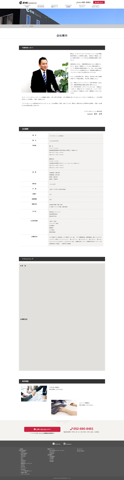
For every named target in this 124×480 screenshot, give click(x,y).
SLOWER (52, 453)
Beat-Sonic (52, 452)
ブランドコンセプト (25, 474)
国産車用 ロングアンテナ (26, 463)
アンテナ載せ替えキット (26, 470)
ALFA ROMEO (24, 453)
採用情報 (52, 461)
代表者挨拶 (52, 456)
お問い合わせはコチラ (43, 429)
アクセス (52, 459)
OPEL (22, 459)
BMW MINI (23, 454)
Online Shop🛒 (96, 6)
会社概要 (52, 458)
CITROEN (23, 456)
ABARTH (23, 451)
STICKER (23, 469)
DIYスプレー (24, 467)
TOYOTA (23, 466)
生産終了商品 (24, 472)
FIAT (22, 457)
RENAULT (23, 462)
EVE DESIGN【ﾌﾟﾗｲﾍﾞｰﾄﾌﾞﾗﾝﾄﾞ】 (57, 450)
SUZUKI (23, 465)
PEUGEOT (23, 460)
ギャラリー (82, 6)
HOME (27, 6)
